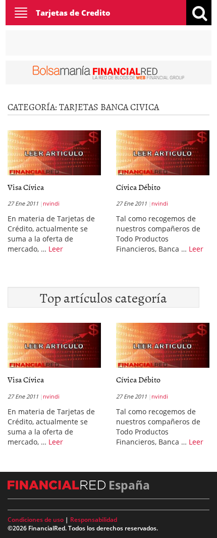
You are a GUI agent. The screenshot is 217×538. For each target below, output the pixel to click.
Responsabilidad (93, 519)
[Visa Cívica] (54, 152)
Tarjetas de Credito (73, 13)
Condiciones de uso (36, 519)
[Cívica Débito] (162, 152)
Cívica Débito (138, 187)
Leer (55, 249)
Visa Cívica (26, 187)
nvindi (51, 203)
